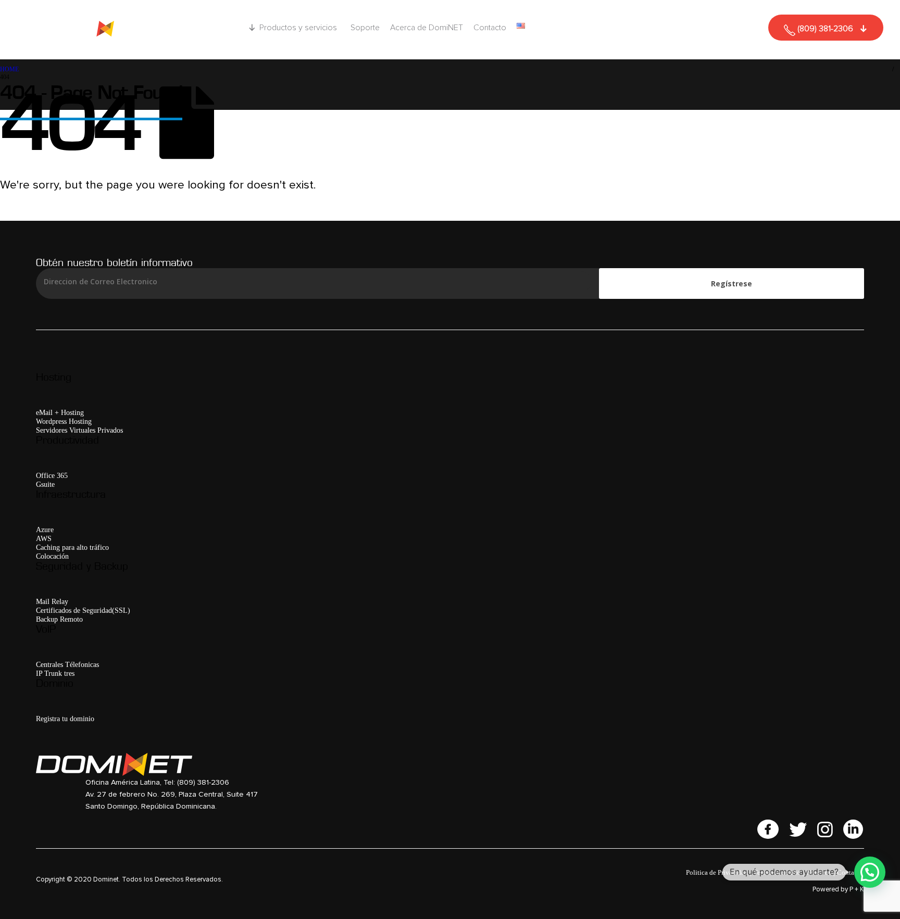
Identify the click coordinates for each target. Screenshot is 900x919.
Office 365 (52, 475)
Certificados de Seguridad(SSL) (83, 610)
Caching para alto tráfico (72, 547)
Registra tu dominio (65, 718)
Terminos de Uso (777, 872)
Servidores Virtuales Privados (79, 430)
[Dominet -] (101, 30)
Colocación (52, 556)
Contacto (489, 27)
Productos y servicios (298, 27)
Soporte (365, 27)
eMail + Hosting (60, 412)
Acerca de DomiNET (426, 27)
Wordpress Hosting (64, 421)
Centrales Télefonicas (67, 664)
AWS (44, 538)
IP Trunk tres (55, 673)
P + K (856, 889)
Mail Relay (52, 601)
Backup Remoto (59, 619)
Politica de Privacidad (717, 872)
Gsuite (45, 484)
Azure (45, 529)
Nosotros (818, 872)
